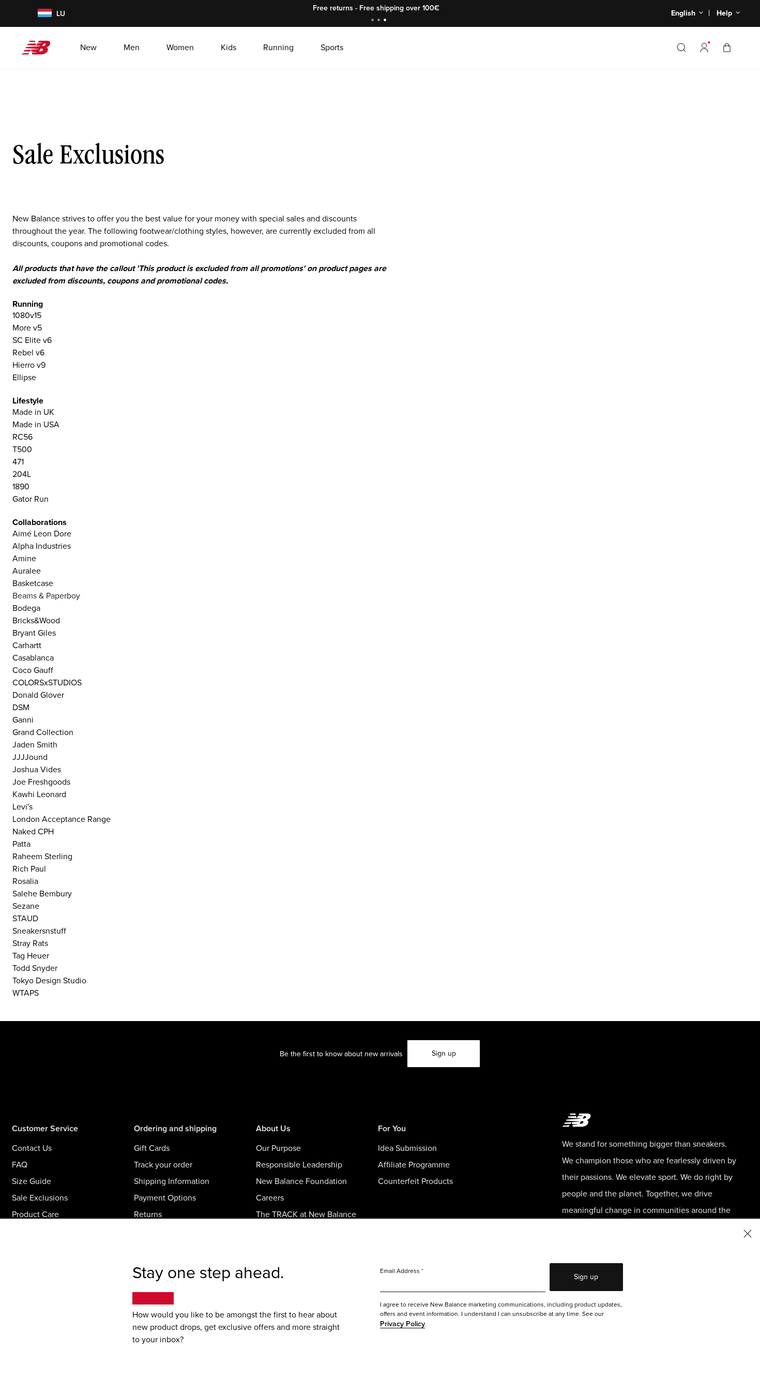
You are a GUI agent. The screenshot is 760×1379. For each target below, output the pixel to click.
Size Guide (31, 1181)
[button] (704, 47)
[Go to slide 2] (380, 20)
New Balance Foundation (301, 1181)
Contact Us (32, 1148)
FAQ (19, 1165)
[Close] (747, 1232)
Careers (270, 1198)
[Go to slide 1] (374, 20)
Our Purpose (278, 1148)
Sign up (444, 1053)
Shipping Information (171, 1181)
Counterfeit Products (415, 1181)
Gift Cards (152, 1148)
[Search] (681, 47)
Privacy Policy (402, 1324)
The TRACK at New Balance (306, 1214)
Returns (148, 1214)
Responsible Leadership (299, 1165)
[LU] (38, 14)
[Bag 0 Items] (727, 47)
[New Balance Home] (40, 47)
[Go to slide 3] (386, 20)
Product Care (35, 1214)
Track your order (163, 1165)
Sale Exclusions (40, 1198)
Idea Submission (407, 1148)
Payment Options (165, 1198)
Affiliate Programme (414, 1165)
